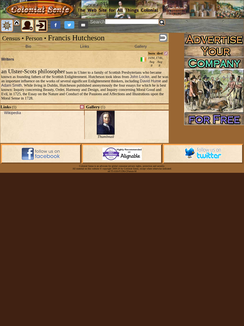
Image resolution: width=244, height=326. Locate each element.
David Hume (150, 81)
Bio (28, 46)
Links (84, 46)
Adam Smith (11, 85)
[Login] (41, 25)
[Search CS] (162, 22)
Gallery (141, 46)
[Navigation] (6, 25)
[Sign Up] (27, 25)
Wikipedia (12, 113)
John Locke (139, 77)
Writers (7, 59)
